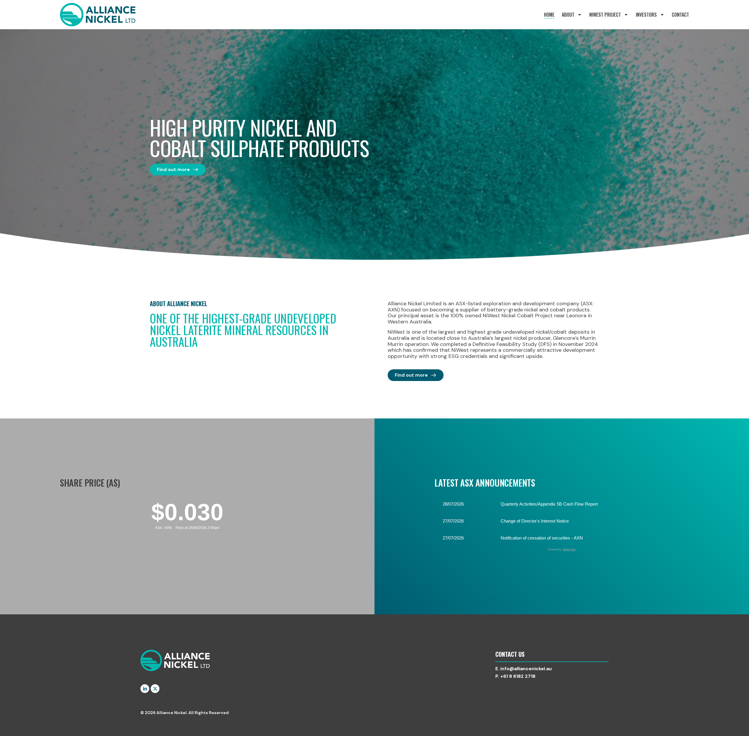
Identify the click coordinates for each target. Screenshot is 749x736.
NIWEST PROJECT (605, 14)
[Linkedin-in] (144, 688)
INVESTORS (646, 14)
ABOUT (568, 14)
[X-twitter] (155, 688)
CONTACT (680, 14)
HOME (549, 14)
